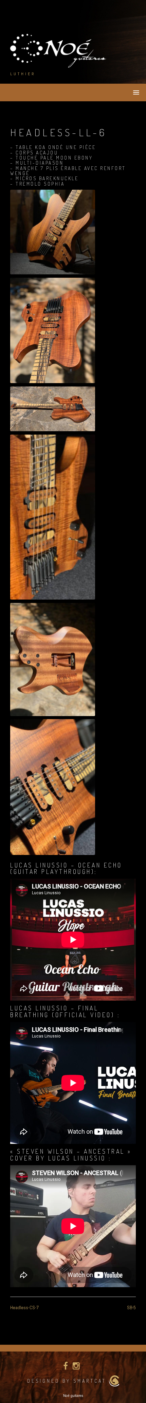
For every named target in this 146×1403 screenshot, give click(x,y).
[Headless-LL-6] (52, 232)
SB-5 (131, 1307)
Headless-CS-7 (24, 1307)
